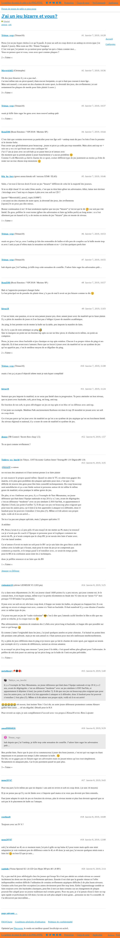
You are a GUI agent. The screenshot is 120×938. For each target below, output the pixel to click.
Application (113, 3)
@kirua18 (6, 467)
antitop (4, 25)
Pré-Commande (99, 3)
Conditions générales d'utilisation (30, 922)
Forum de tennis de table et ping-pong (18, 9)
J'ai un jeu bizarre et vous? (29, 16)
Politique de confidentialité (60, 922)
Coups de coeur (83, 3)
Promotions (69, 3)
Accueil (109, 39)
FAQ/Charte (6, 922)
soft (9, 25)
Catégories (110, 44)
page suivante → (9, 913)
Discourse (18, 928)
